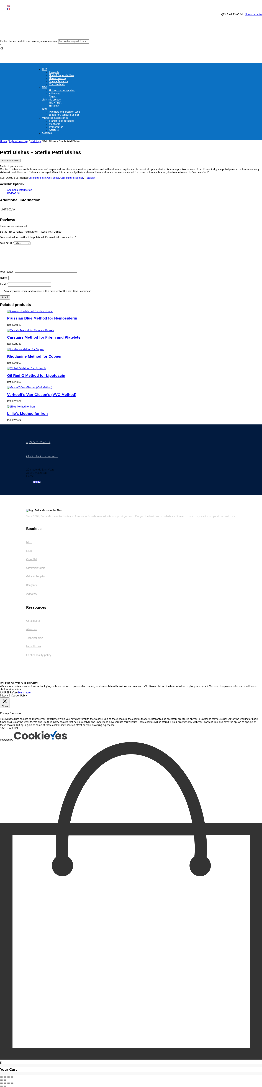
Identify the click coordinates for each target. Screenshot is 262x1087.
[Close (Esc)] (12, 1077)
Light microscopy (51, 100)
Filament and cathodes (61, 121)
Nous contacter (253, 14)
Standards (54, 124)
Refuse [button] (13, 692)
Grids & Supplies (36, 576)
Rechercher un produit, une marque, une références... (29, 41)
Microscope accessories (55, 118)
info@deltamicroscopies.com (42, 456)
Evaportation (56, 127)
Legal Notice (33, 646)
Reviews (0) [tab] (13, 193)
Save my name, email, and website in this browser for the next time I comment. (47, 291)
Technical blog (34, 638)
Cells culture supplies (71, 178)
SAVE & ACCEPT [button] (9, 728)
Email (4, 284)
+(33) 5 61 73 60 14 (38, 442)
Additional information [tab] (19, 190)
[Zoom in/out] (1, 1077)
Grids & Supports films (61, 75)
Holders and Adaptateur (62, 90)
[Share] (8, 1077)
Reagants (31, 585)
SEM (44, 87)
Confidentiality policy (38, 655)
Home (3, 141)
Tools (44, 109)
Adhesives (54, 93)
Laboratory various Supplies (64, 115)
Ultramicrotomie (35, 568)
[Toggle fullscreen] (5, 1077)
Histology (54, 106)
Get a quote (33, 621)
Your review (7, 272)
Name (4, 278)
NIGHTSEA (55, 103)
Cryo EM (31, 559)
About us (31, 629)
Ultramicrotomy (57, 78)
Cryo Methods (57, 84)
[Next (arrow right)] (5, 1080)
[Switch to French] (8, 9)
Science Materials (58, 81)
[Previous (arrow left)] (1, 1080)
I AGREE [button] (4, 692)
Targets (53, 96)
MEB (29, 551)
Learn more (24, 692)
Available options (10, 160)
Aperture (54, 130)
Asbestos (47, 133)
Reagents (54, 72)
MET (29, 542)
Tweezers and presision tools (64, 112)
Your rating (7, 243)
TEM (44, 69)
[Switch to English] (8, 6)
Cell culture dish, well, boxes (44, 178)
